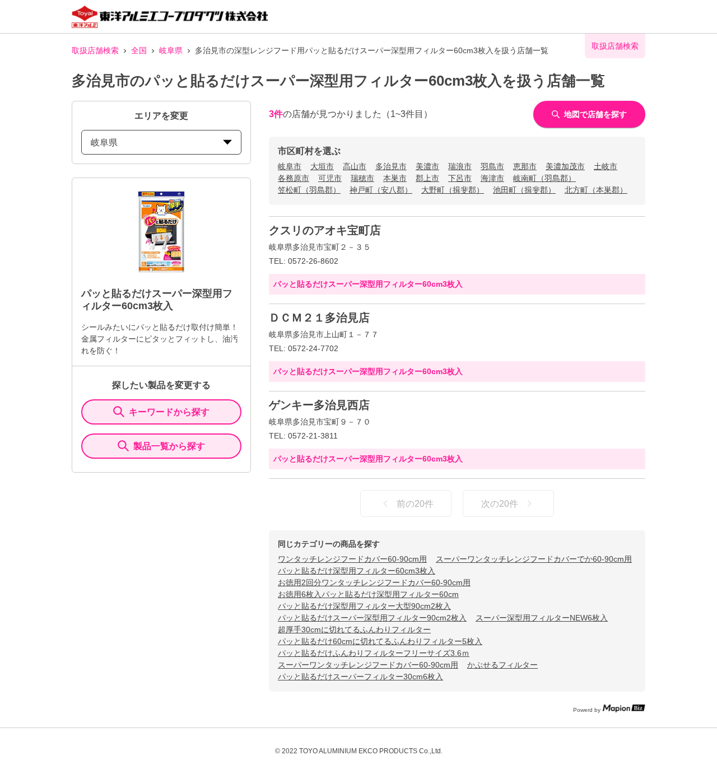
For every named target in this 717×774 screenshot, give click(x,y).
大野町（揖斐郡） (452, 189)
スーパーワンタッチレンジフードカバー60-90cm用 (368, 664)
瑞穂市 (362, 178)
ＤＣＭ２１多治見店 (319, 317)
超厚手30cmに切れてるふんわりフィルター (354, 629)
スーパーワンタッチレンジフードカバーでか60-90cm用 (534, 558)
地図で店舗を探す (595, 114)
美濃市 (427, 166)
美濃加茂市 (565, 166)
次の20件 (499, 504)
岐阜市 (289, 166)
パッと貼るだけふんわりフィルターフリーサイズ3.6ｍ (373, 653)
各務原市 (293, 178)
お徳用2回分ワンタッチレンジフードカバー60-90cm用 (374, 582)
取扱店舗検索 (95, 50)
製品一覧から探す (169, 446)
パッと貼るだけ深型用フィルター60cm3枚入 (356, 570)
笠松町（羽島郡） (309, 189)
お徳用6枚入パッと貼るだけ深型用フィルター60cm (368, 594)
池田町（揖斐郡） (524, 189)
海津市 (492, 178)
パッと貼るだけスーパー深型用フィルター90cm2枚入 (372, 617)
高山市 (354, 166)
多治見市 (391, 166)
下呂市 (460, 178)
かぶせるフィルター (502, 664)
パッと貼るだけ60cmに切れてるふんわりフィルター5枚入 (380, 641)
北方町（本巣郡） (596, 189)
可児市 (330, 178)
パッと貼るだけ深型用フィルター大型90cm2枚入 (364, 606)
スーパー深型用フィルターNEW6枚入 (542, 617)
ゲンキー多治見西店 (319, 405)
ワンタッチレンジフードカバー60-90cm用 (352, 558)
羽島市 (492, 166)
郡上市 (427, 178)
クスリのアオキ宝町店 (325, 230)
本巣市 (395, 178)
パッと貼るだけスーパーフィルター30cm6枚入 (360, 676)
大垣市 (322, 166)
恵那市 (525, 166)
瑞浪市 (460, 166)
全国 (139, 50)
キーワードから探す (169, 412)
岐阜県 (171, 50)
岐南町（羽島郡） (544, 178)
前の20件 (415, 504)
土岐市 (605, 166)
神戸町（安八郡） (381, 189)
